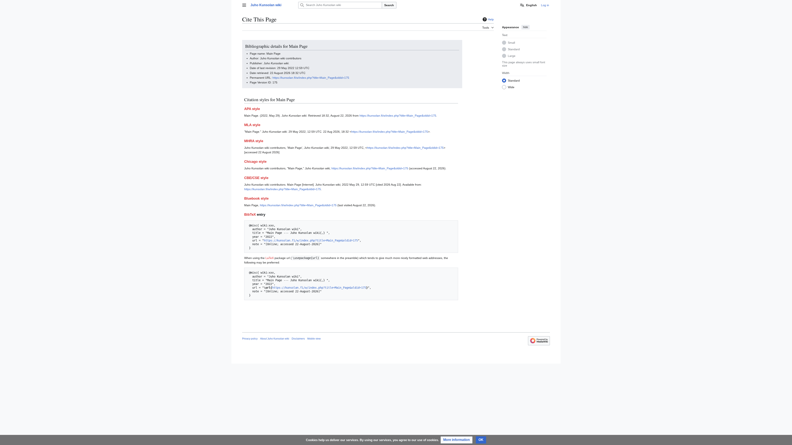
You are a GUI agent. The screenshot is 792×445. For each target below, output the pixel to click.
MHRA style (253, 141)
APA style (252, 109)
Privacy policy (250, 338)
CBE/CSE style (256, 178)
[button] (244, 5)
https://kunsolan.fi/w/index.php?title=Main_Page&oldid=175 (310, 77)
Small (511, 42)
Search (389, 5)
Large (511, 55)
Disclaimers (298, 338)
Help (491, 19)
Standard (514, 49)
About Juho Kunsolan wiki (274, 338)
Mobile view (314, 338)
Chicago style (255, 162)
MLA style (252, 125)
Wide (511, 87)
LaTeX (269, 258)
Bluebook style (256, 198)
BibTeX (250, 215)
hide (525, 27)
